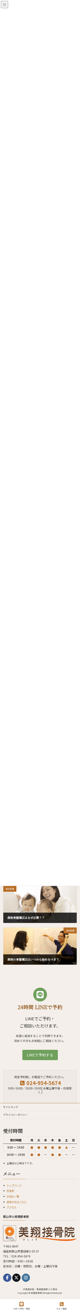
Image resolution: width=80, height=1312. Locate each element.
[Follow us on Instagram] (26, 1278)
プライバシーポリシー (15, 1114)
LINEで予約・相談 (21, 1308)
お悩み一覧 (13, 1196)
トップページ (14, 1185)
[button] (40, 1055)
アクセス (11, 1207)
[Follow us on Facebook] (7, 1278)
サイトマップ (10, 1107)
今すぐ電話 (61, 1308)
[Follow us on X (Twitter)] (16, 1278)
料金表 (10, 1191)
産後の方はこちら (16, 1202)
